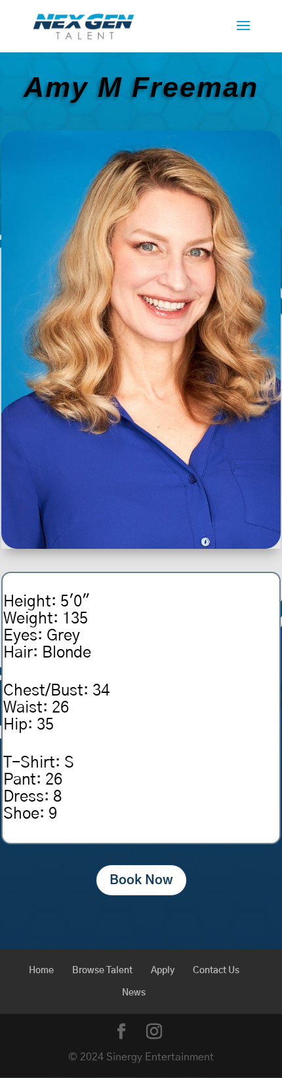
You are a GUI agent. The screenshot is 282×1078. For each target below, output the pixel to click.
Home (41, 970)
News (134, 992)
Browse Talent (102, 970)
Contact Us (216, 970)
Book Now (141, 880)
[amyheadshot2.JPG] (141, 544)
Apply (162, 970)
